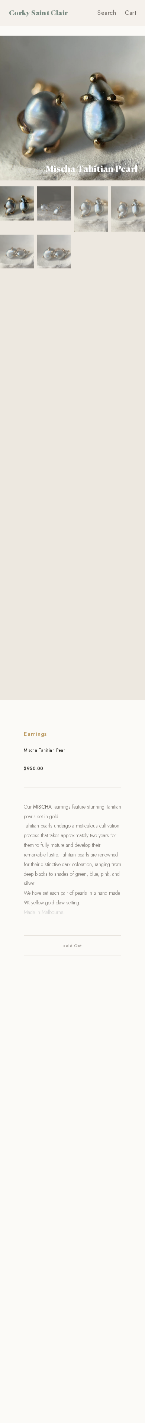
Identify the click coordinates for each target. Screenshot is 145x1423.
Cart (130, 13)
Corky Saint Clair (38, 13)
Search (106, 13)
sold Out (72, 946)
